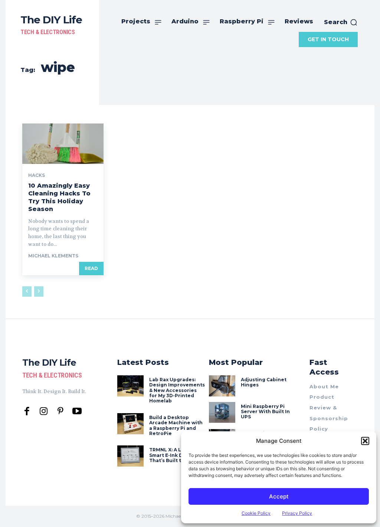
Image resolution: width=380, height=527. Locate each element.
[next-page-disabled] (38, 291)
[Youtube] (77, 411)
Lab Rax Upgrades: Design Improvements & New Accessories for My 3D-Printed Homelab (177, 390)
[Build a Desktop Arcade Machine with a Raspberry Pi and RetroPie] (130, 423)
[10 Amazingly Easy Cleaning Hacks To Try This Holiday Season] (63, 143)
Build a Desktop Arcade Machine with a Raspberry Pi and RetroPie (176, 425)
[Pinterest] (60, 411)
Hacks (36, 175)
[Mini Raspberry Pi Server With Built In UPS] (222, 412)
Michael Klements (53, 255)
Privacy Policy (297, 513)
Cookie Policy (256, 513)
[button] (365, 441)
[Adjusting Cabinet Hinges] (222, 385)
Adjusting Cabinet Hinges (263, 382)
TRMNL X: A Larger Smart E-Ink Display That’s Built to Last (173, 455)
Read (91, 268)
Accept (279, 496)
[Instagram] (43, 411)
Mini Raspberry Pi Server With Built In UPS (265, 412)
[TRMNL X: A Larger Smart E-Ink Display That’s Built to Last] (130, 456)
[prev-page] (27, 291)
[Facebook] (27, 411)
